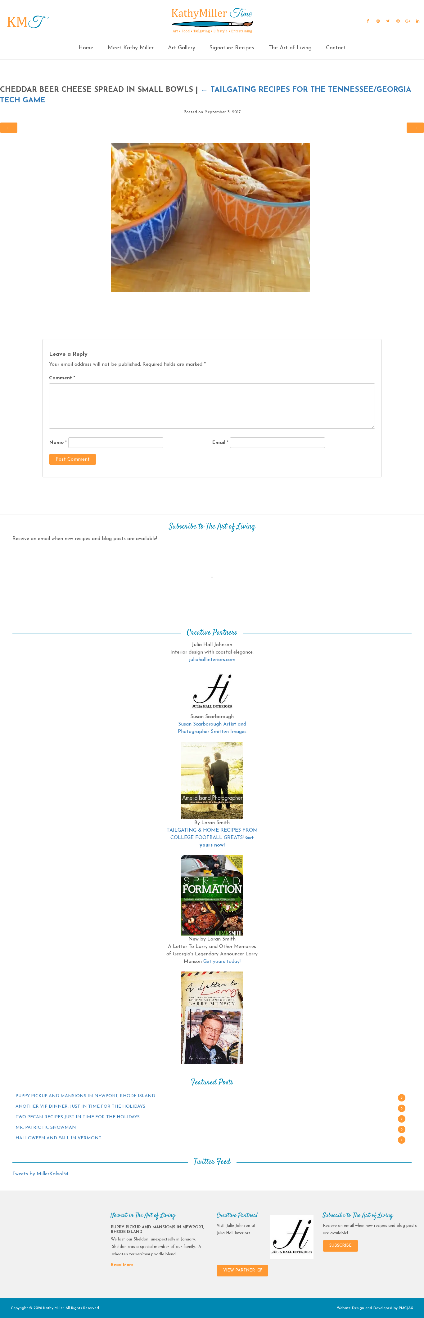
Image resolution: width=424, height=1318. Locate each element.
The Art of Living (290, 48)
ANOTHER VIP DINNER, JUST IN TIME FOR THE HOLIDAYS (80, 1106)
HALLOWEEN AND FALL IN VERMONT (58, 1138)
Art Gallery (181, 48)
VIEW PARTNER (239, 1270)
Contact (335, 48)
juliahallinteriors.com (212, 659)
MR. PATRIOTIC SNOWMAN (46, 1127)
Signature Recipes (231, 48)
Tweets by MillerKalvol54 (40, 1174)
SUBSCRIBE (340, 1246)
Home (86, 48)
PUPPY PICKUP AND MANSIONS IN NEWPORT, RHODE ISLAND (85, 1096)
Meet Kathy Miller (131, 48)
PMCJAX (406, 1308)
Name (58, 442)
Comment (62, 378)
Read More (122, 1265)
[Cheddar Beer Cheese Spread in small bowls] (210, 217)
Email (220, 442)
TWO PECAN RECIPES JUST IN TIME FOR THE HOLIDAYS (78, 1117)
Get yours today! (222, 961)
